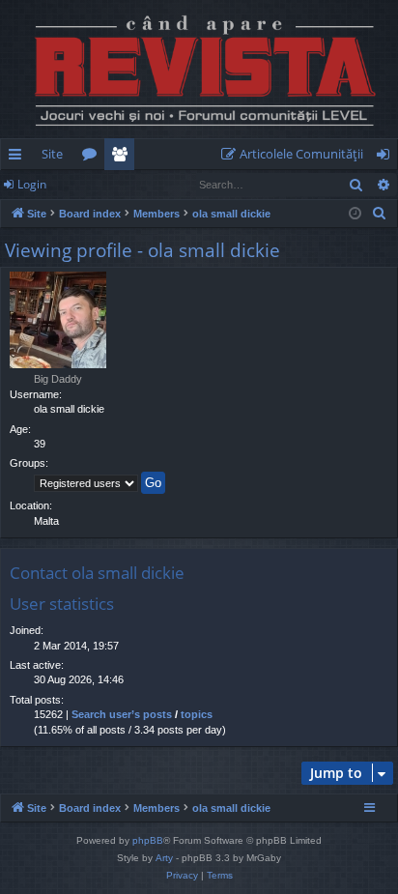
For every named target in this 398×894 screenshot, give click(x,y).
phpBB (147, 840)
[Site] (199, 69)
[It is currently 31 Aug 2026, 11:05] (355, 214)
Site (52, 153)
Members (123, 157)
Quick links (19, 157)
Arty (164, 857)
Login (31, 184)
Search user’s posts (121, 714)
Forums (93, 157)
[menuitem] (296, 154)
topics (197, 714)
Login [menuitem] (387, 157)
